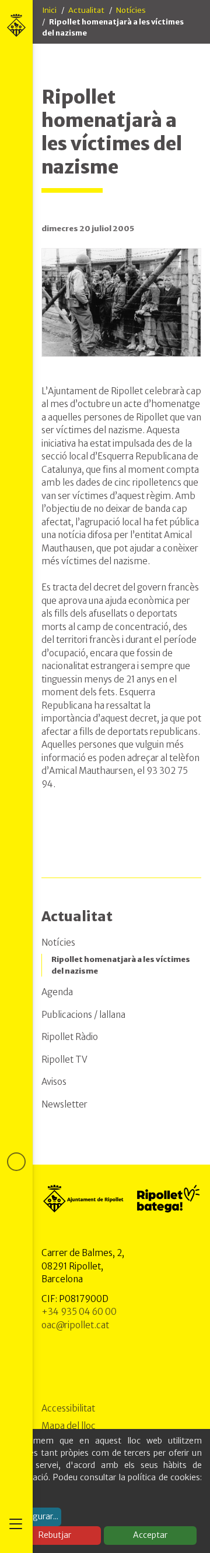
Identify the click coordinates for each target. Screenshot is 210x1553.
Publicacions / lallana (83, 1014)
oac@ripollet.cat (75, 1325)
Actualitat (86, 10)
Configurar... (35, 1516)
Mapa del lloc (68, 1425)
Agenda (57, 991)
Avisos (53, 1081)
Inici (49, 10)
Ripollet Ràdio (69, 1036)
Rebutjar (54, 1535)
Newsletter (64, 1104)
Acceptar (150, 1535)
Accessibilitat (68, 1408)
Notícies (131, 10)
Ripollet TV (64, 1059)
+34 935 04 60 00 (79, 1311)
